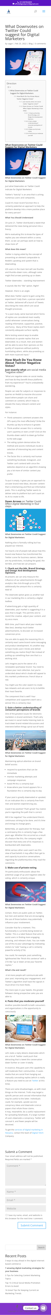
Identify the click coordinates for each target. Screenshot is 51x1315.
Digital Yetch (38, 1132)
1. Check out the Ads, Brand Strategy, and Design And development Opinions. (35, 116)
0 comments (40, 43)
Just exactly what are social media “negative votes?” (32, 103)
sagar (10, 43)
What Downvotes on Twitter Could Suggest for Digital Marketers (24, 91)
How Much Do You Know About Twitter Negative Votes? (28, 97)
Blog (31, 43)
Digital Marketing (21, 503)
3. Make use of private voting (34, 130)
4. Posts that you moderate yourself (35, 134)
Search (41, 1247)
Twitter (35, 1080)
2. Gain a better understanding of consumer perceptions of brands (35, 124)
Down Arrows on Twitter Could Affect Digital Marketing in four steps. (33, 108)
